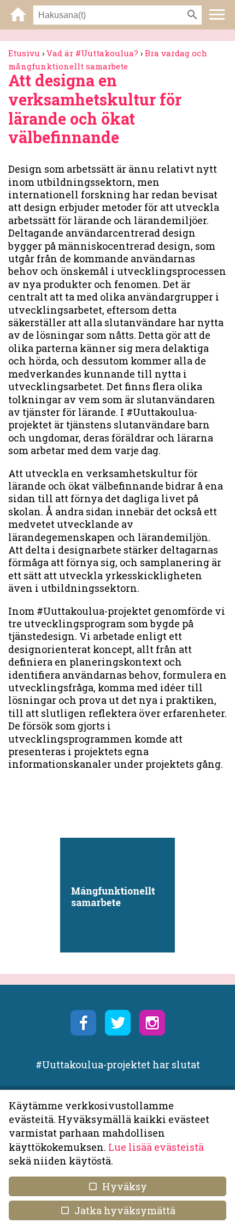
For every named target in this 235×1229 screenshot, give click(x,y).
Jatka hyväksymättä (117, 1210)
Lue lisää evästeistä (156, 1147)
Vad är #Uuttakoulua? (92, 53)
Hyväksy (117, 1186)
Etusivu (24, 53)
